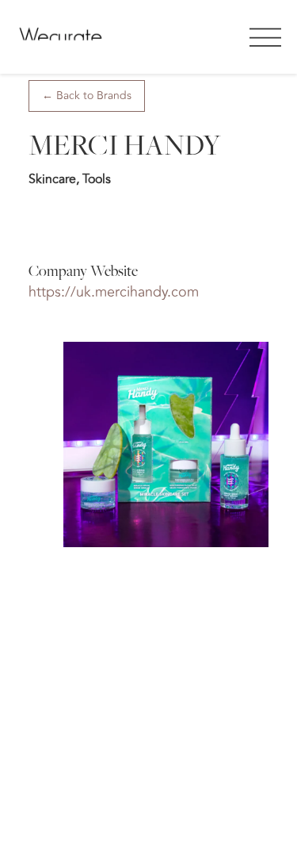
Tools (96, 179)
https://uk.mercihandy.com (114, 292)
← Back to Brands (86, 95)
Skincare (52, 179)
